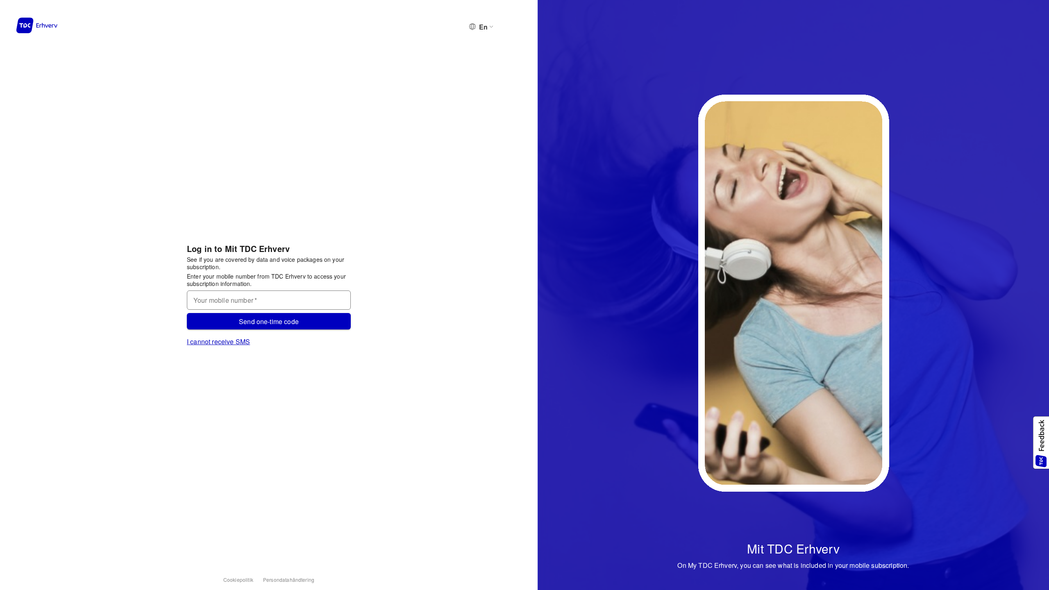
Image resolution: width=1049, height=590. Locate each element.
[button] (1041, 442)
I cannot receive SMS (218, 341)
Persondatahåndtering (288, 579)
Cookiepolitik (238, 579)
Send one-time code (269, 321)
